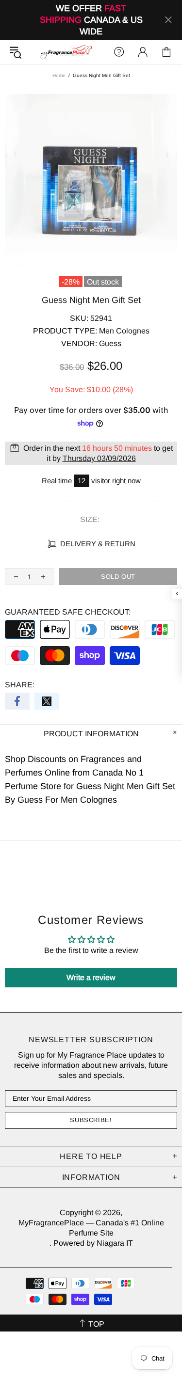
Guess (110, 343)
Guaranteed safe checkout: (68, 612)
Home (59, 75)
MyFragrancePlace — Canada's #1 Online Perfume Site (66, 52)
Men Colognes (124, 331)
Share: (19, 685)
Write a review (91, 977)
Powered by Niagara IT (93, 1243)
